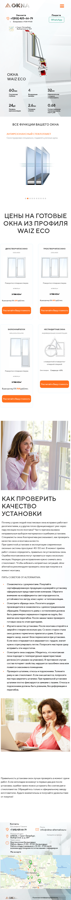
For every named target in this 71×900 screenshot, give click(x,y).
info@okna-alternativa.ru (53, 829)
